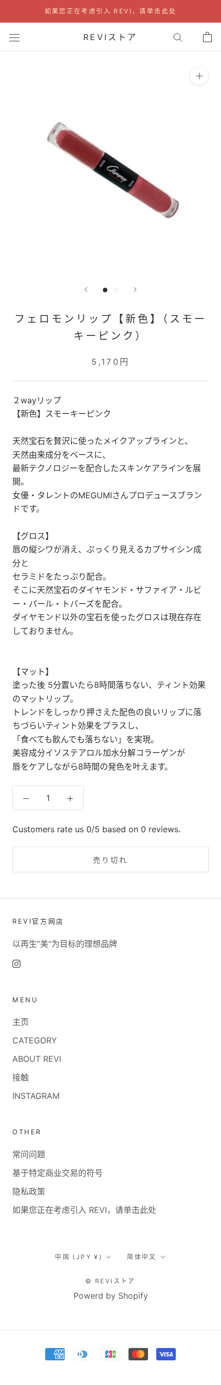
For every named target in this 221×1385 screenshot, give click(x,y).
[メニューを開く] (14, 36)
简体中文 (142, 1257)
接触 (20, 1077)
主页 (20, 1022)
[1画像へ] (105, 290)
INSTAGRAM (36, 1096)
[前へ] (85, 289)
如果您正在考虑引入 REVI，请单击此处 (111, 11)
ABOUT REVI (36, 1059)
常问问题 (28, 1154)
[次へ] (135, 289)
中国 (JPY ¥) (78, 1257)
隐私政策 (28, 1191)
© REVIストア (110, 1281)
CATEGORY (34, 1040)
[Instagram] (16, 963)
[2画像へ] (116, 290)
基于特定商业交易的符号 (57, 1173)
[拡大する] (199, 76)
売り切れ (110, 859)
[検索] (177, 37)
